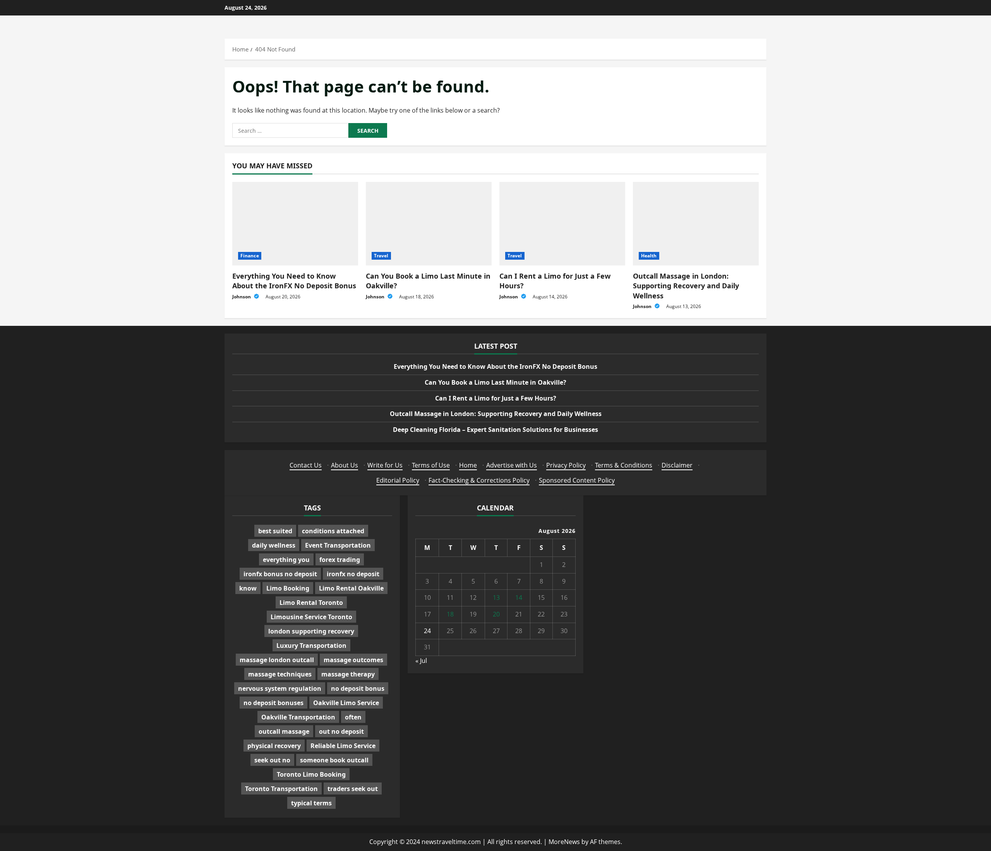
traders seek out (352, 788)
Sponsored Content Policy (577, 480)
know (248, 588)
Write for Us (385, 465)
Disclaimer (677, 465)
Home (468, 465)
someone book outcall (334, 760)
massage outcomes (353, 660)
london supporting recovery (311, 631)
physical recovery (274, 745)
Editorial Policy (397, 480)
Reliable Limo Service (342, 745)
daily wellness (273, 545)
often (353, 717)
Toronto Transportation (281, 788)
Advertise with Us (511, 465)
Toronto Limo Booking (311, 774)
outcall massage (284, 731)
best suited (275, 531)
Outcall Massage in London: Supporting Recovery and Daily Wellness (686, 285)
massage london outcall (277, 660)
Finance (249, 255)
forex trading (339, 559)
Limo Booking (287, 588)
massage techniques (280, 674)
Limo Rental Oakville (351, 588)
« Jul (421, 660)
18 (450, 614)
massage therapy (348, 674)
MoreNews (564, 841)
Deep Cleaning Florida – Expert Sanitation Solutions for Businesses (495, 429)
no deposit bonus (357, 688)
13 (496, 597)
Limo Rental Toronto (311, 602)
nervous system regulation (279, 688)
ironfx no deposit (353, 574)
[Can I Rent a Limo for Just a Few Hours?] (562, 224)
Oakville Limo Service (346, 703)
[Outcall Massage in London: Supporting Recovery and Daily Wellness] (696, 224)
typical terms (311, 803)
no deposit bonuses (273, 703)
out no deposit (341, 731)
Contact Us (306, 465)
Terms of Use (431, 465)
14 (518, 597)
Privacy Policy (566, 465)
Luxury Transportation (311, 645)
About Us (344, 465)
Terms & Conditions (623, 465)
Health (649, 255)
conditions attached (333, 531)
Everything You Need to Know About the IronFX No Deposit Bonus (294, 280)
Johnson (242, 296)
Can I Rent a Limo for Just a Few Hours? (495, 398)
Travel (381, 255)
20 (496, 614)
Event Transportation (338, 545)
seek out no (272, 760)
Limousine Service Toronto (311, 617)
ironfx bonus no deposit (280, 574)
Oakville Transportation (298, 717)
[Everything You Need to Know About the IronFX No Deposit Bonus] (295, 224)
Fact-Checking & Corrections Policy (479, 480)
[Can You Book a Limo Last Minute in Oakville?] (429, 224)
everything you (286, 559)
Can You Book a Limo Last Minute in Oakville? (495, 382)
